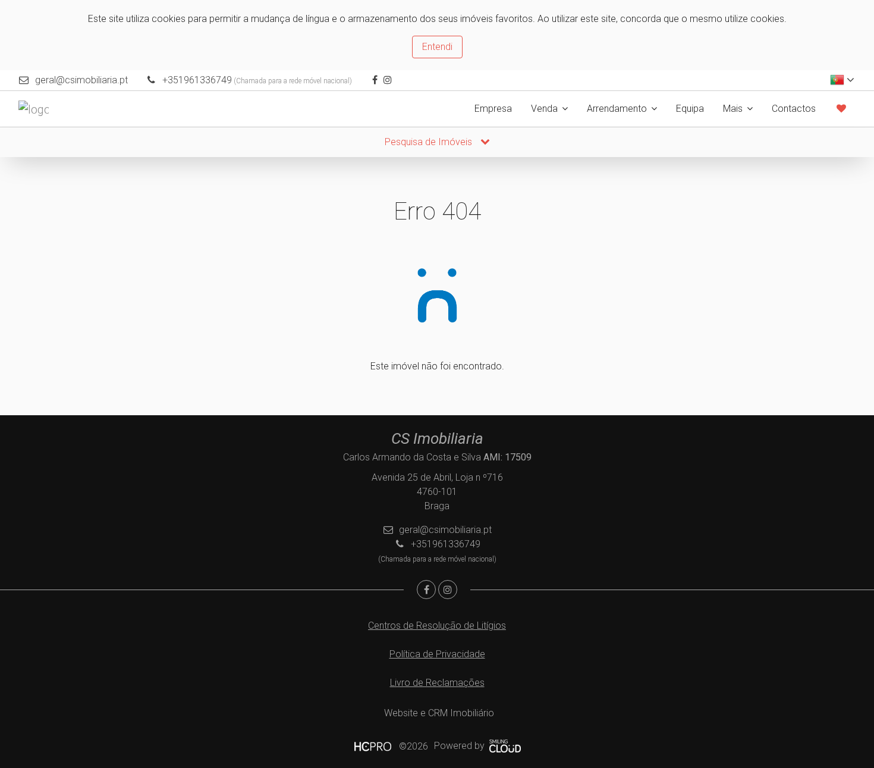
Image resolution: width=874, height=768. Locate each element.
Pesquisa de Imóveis (429, 142)
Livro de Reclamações (437, 682)
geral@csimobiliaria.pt (81, 80)
